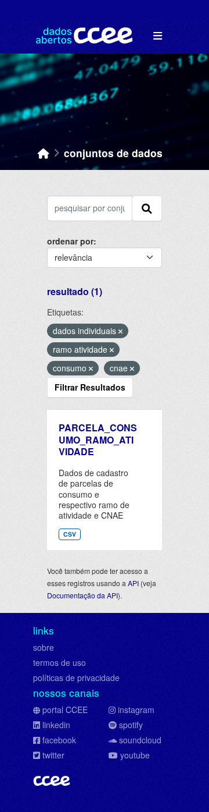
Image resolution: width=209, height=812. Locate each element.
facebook (59, 740)
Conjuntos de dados (113, 153)
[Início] (43, 153)
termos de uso (59, 662)
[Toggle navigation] (158, 35)
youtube (135, 755)
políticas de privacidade (76, 677)
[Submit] (147, 208)
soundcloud (140, 740)
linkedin (56, 725)
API (133, 583)
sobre (43, 647)
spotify (131, 725)
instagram (136, 709)
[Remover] (120, 331)
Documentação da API (82, 595)
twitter (53, 755)
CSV (69, 534)
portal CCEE (65, 709)
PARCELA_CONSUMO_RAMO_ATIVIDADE (98, 440)
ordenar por (70, 241)
